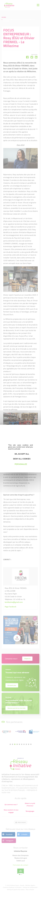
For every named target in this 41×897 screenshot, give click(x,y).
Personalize (21, 464)
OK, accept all (21, 454)
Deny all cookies (22, 459)
